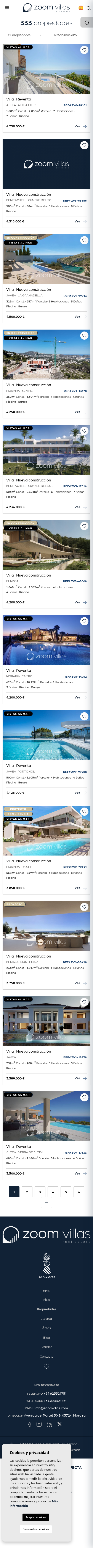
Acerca (46, 1318)
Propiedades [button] (46, 1309)
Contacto (46, 1356)
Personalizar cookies (36, 1529)
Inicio (46, 1299)
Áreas (46, 1328)
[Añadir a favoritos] (84, 50)
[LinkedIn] (49, 1424)
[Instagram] (39, 1424)
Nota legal (51, 1444)
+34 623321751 (54, 1393)
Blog (46, 1337)
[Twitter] (59, 1424)
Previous (7, 71)
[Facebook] (29, 1424)
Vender (47, 1347)
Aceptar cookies (36, 1517)
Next (86, 71)
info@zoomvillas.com (51, 1408)
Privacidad (69, 1444)
